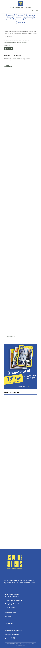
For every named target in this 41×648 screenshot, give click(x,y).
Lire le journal (9, 623)
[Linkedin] (5, 48)
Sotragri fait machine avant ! (15, 423)
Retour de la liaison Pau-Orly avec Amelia (19, 262)
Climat (19, 19)
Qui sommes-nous (10, 612)
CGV (21, 643)
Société (10, 19)
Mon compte (8, 616)
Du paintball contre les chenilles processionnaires (16, 229)
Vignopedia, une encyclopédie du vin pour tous (20, 327)
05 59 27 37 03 (11, 607)
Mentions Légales (12, 643)
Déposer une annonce (16, 7)
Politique (30, 15)
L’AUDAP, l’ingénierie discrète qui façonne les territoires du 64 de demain (20, 97)
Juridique (20, 22)
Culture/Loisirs (29, 19)
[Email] (11, 48)
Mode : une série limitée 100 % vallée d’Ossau (20, 163)
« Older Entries (10, 336)
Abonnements (9, 620)
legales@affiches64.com (14, 604)
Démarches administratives (13, 630)
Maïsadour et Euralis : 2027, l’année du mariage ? (18, 130)
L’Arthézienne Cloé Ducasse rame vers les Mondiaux (19, 196)
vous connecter (15, 59)
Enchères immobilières (12, 634)
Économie (20, 15)
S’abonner (28, 7)
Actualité (10, 15)
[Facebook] (8, 48)
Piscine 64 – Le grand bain (19, 530)
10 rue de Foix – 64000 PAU (14, 600)
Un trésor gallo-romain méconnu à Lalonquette (20, 295)
